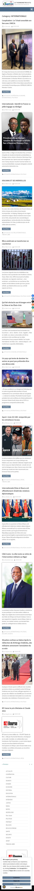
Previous (5, 764)
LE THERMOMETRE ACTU (22, 3)
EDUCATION (9, 793)
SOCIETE (29, 296)
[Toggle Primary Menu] (31, 9)
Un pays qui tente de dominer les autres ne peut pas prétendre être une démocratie (15, 361)
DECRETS (8, 780)
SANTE (8, 831)
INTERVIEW (9, 799)
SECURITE (4, 633)
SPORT (22, 479)
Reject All (16, 881)
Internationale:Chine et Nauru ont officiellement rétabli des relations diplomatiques (15, 491)
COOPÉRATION (15, 95)
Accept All (16, 884)
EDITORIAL (9, 790)
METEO (8, 809)
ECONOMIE (22, 95)
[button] (33, 295)
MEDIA (22, 758)
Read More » (7, 91)
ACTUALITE (7, 95)
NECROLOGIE (10, 812)
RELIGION (8, 825)
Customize (16, 877)
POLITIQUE (15, 97)
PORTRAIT (9, 822)
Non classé (9, 815)
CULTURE (13, 232)
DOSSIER (8, 784)
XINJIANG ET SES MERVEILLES (14, 180)
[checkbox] (4, 886)
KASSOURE (16, 26)
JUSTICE (8, 803)
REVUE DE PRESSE (11, 828)
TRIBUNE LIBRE (6, 234)
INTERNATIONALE (6, 97)
